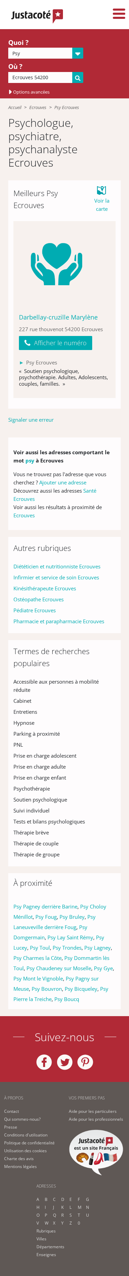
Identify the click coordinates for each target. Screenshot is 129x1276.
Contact (11, 1111)
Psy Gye (103, 968)
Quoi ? (18, 42)
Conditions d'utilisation (25, 1134)
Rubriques (46, 1230)
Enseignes (46, 1254)
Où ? (15, 66)
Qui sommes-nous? (22, 1119)
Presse (10, 1127)
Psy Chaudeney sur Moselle (58, 968)
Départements (50, 1246)
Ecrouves (37, 107)
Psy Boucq (66, 999)
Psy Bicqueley (81, 988)
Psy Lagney (97, 947)
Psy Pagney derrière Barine (45, 906)
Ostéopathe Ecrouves (38, 599)
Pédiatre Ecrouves (34, 610)
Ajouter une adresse (62, 482)
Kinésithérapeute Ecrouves (44, 588)
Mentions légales (20, 1166)
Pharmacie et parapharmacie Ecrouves (58, 621)
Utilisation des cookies (25, 1150)
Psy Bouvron (47, 988)
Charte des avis (19, 1158)
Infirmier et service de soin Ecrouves (56, 577)
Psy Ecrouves (66, 107)
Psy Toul (40, 947)
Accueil (14, 107)
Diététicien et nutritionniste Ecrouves (56, 566)
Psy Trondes (67, 947)
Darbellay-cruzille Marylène (58, 317)
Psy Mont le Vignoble (38, 978)
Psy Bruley (72, 916)
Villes (41, 1238)
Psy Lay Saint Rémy (70, 937)
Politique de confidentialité (29, 1142)
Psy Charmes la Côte (37, 957)
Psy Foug (46, 916)
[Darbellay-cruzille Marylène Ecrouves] (64, 264)
